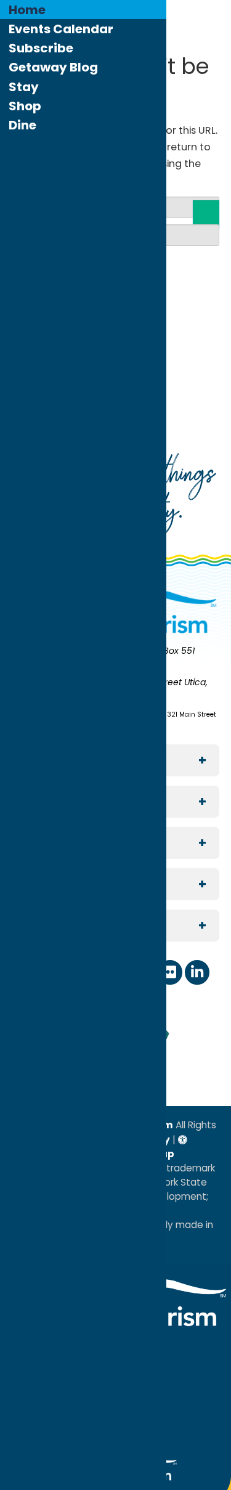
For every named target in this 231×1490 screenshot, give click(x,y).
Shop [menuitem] (25, 106)
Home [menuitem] (27, 9)
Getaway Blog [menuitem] (53, 67)
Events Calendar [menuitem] (61, 29)
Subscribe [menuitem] (41, 48)
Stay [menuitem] (24, 87)
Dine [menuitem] (22, 125)
